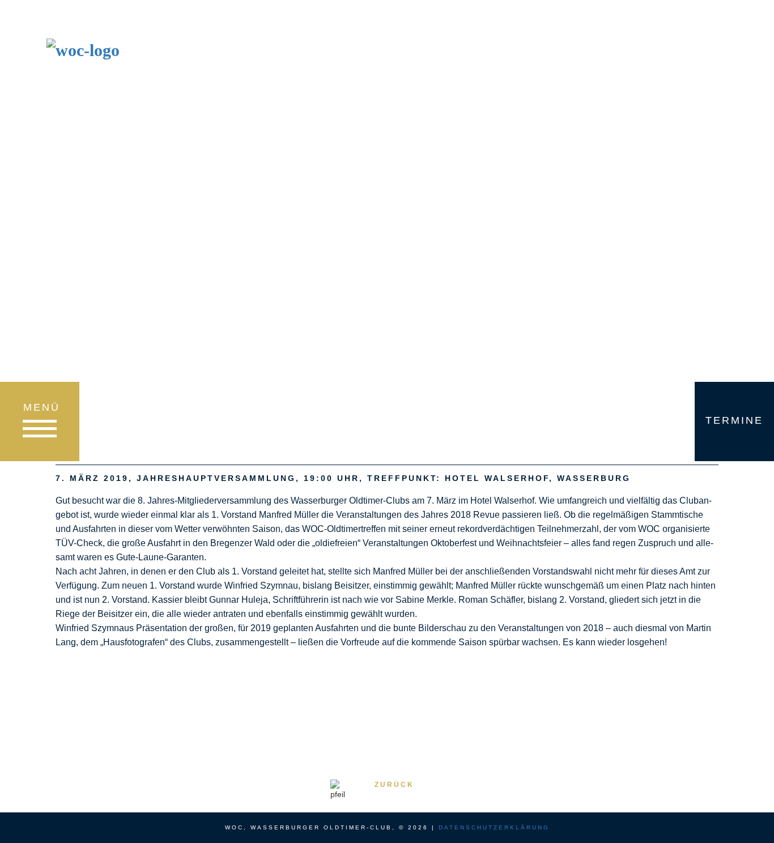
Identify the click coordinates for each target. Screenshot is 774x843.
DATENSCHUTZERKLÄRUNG (494, 827)
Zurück (394, 785)
